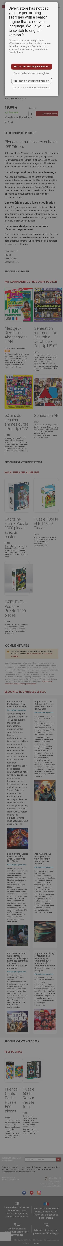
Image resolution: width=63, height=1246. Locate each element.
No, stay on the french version (31, 80)
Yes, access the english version (31, 66)
